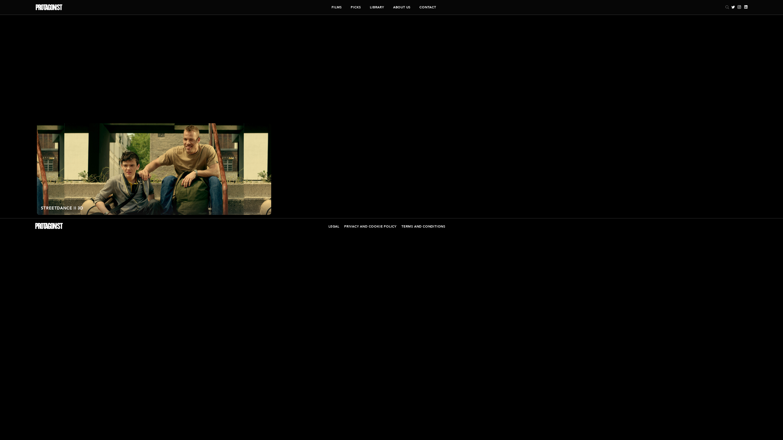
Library (377, 7)
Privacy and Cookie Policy (370, 226)
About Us (401, 7)
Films (337, 7)
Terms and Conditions (423, 226)
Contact (427, 7)
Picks (356, 7)
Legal (333, 226)
